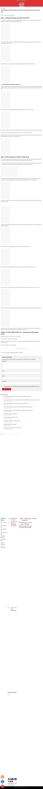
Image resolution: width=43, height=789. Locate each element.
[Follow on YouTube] (10, 781)
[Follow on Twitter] (14, 779)
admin (13, 15)
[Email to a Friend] (22, 349)
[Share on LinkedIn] (26, 349)
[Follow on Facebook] (8, 779)
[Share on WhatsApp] (17, 349)
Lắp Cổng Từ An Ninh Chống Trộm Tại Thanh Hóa (12, 427)
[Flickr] (12, 781)
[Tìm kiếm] (41, 4)
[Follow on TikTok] (12, 779)
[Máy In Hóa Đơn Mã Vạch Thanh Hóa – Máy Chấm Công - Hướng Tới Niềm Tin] (21, 4)
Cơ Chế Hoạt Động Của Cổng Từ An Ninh (11, 417)
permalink (21, 352)
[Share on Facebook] (19, 349)
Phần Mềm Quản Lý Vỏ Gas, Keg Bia (10, 424)
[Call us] (8, 781)
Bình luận (4, 361)
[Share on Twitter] (20, 349)
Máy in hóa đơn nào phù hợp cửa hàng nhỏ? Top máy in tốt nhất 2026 (16, 403)
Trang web (4, 381)
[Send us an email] (16, 779)
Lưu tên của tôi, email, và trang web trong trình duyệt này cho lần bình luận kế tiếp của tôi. (22, 386)
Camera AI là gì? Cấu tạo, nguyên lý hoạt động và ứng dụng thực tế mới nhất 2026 (18, 410)
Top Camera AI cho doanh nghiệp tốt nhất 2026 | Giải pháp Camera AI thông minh (18, 406)
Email (3, 376)
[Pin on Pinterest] (24, 349)
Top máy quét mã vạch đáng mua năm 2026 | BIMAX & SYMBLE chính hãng (17, 396)
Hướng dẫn (3, 8)
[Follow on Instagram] (10, 779)
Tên (3, 370)
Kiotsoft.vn (22, 787)
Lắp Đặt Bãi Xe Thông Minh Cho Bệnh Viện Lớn (12, 420)
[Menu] (1, 4)
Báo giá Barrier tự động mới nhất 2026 (10, 413)
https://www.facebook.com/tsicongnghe (9, 338)
